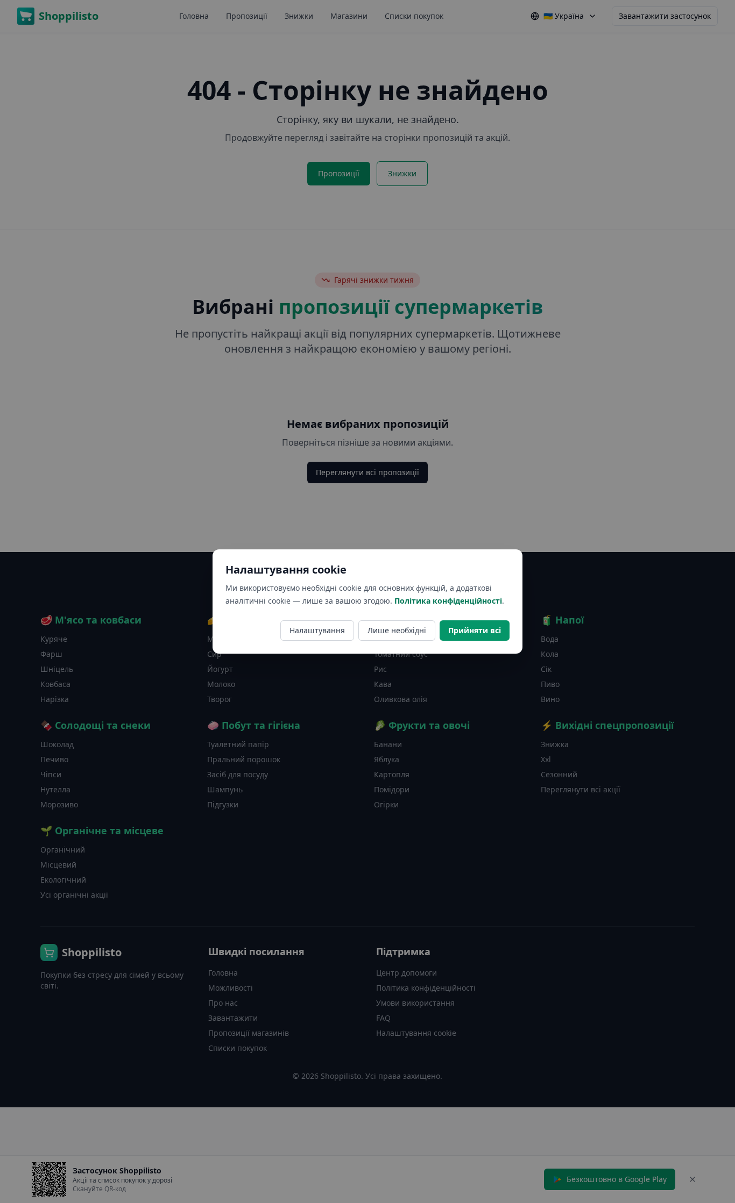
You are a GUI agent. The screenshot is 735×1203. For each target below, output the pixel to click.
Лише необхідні (396, 630)
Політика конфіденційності (448, 601)
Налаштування (317, 630)
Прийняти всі (474, 630)
